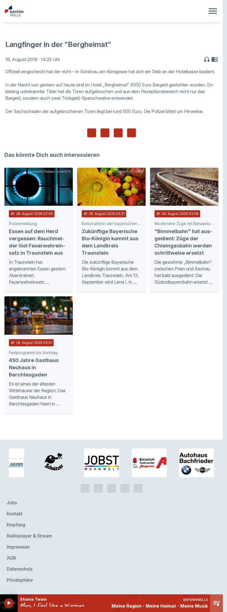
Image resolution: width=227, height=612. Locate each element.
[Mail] (138, 488)
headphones (206, 59)
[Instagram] (124, 488)
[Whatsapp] (98, 488)
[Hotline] (85, 488)
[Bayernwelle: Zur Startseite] (104, 11)
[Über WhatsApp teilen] (118, 132)
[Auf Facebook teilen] (91, 132)
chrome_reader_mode (214, 59)
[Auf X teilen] (104, 132)
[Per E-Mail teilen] (131, 132)
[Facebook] (111, 488)
